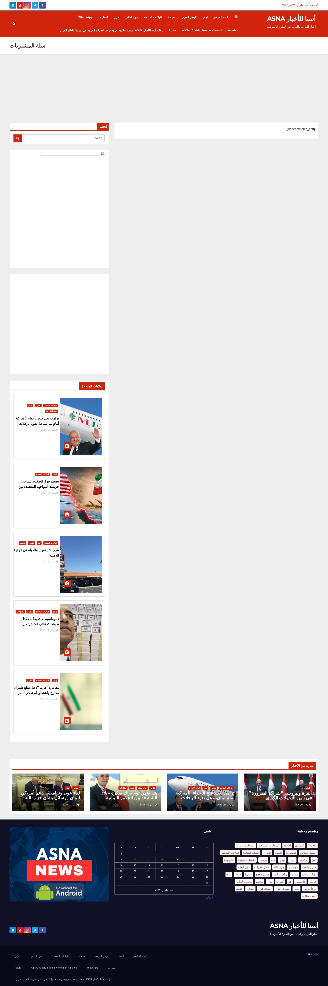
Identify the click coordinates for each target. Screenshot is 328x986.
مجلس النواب (244, 881)
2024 (316, 954)
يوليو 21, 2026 (48, 430)
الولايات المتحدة (153, 17)
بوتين (282, 859)
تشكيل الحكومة (246, 859)
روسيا (294, 874)
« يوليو (209, 897)
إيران (55, 474)
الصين (278, 852)
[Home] (236, 17)
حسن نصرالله (261, 867)
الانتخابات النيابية (245, 845)
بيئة (39, 543)
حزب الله (279, 867)
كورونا (280, 881)
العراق (267, 852)
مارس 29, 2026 (48, 630)
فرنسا (313, 881)
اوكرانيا (304, 859)
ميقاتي (250, 888)
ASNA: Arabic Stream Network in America (210, 30)
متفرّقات (20, 612)
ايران (292, 859)
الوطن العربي (189, 17)
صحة (238, 874)
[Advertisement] (164, 82)
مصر (296, 888)
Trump (312, 845)
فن (289, 881)
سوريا (248, 874)
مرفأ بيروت (310, 888)
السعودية (291, 852)
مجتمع (22, 543)
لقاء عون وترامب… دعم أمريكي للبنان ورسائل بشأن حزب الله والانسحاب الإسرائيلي (50, 797)
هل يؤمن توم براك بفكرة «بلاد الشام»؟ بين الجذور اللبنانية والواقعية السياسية (129, 797)
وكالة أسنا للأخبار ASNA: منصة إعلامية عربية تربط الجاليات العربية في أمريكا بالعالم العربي (111, 30)
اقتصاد (287, 845)
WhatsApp (85, 17)
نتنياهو (239, 888)
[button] (14, 23)
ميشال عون (265, 888)
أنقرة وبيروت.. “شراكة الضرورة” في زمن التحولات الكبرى (280, 795)
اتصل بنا (103, 17)
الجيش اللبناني (308, 852)
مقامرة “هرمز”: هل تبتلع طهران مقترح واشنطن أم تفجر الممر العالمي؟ (36, 692)
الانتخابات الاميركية (269, 845)
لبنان (205, 17)
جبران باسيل (309, 867)
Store (172, 30)
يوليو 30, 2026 (301, 804)
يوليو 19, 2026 (48, 493)
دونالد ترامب (309, 874)
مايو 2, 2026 (49, 561)
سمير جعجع (262, 874)
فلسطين (300, 881)
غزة (229, 874)
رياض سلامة (280, 874)
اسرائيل (299, 845)
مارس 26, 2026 (48, 699)
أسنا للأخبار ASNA (291, 19)
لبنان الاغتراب (51, 411)
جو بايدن (293, 867)
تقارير (117, 17)
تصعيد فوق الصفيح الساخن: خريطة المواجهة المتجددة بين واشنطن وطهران (39, 486)
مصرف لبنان (282, 888)
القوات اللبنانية (251, 852)
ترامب (263, 859)
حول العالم (132, 17)
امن (314, 859)
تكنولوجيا (229, 859)
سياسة (171, 17)
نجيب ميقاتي (309, 896)
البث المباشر (221, 17)
